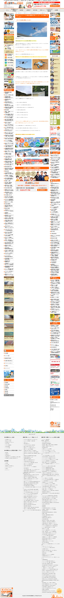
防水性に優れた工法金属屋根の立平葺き (8, 159)
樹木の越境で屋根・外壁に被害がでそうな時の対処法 (55, 307)
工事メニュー (42, 10)
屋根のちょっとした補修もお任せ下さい (30, 447)
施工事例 (21, 10)
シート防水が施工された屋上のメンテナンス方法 (9, 128)
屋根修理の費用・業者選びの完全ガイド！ (9, 97)
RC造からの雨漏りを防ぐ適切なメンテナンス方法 (9, 251)
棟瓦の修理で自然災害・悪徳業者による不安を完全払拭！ (50, 502)
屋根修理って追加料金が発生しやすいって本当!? (55, 304)
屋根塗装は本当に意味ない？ (8, 100)
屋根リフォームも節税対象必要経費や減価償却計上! (55, 352)
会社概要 (56, 10)
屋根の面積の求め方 (8, 166)
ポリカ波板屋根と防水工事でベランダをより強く (55, 333)
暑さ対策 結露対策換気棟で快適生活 (8, 183)
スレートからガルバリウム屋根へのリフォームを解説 (55, 157)
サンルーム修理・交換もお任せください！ (55, 328)
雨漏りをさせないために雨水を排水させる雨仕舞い (49, 578)
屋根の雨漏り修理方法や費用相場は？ (9, 248)
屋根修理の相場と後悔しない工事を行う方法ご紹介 (31, 474)
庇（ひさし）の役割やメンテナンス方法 (9, 253)
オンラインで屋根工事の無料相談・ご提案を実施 (55, 280)
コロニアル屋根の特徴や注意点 (54, 210)
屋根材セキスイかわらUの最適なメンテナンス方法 (55, 224)
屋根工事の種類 (55, 56)
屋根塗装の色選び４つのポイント (54, 260)
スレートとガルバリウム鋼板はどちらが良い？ (55, 155)
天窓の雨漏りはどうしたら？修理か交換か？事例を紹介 (50, 490)
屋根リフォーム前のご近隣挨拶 (28, 449)
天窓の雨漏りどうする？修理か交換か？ (9, 259)
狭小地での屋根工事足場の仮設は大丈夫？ (55, 229)
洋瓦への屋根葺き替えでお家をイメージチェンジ (9, 223)
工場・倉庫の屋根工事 (55, 342)
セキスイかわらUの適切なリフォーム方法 (48, 450)
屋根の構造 (7, 109)
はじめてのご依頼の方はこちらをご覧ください (31, 439)
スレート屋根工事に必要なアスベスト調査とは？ (9, 269)
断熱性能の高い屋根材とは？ (7, 261)
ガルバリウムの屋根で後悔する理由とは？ (9, 232)
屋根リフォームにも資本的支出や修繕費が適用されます (32, 481)
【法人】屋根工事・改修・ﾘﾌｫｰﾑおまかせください (55, 349)
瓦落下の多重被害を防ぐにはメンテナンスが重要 (55, 243)
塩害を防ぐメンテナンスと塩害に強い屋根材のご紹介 (50, 569)
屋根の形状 (7, 171)
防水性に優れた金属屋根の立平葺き (47, 563)
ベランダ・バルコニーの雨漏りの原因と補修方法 (9, 138)
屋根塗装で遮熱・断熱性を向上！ (47, 517)
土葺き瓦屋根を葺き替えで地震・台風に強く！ (9, 146)
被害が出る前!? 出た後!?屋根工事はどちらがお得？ (55, 293)
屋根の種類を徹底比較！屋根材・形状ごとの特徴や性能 (50, 474)
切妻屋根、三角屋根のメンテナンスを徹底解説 (9, 176)
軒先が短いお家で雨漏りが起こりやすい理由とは (9, 197)
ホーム (7, 10)
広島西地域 (7, 387)
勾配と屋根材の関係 (8, 187)
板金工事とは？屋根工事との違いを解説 (9, 105)
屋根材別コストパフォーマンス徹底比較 (9, 210)
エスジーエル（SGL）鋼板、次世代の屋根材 (48, 562)
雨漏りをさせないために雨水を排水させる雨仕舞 (9, 190)
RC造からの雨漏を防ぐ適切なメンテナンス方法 (49, 532)
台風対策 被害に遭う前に (27, 458)
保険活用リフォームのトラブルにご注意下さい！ (49, 566)
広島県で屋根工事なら (9, 360)
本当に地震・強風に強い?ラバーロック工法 (9, 164)
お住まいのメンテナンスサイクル (47, 546)
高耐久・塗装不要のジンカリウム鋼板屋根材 (9, 240)
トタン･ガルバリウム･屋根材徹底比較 (9, 230)
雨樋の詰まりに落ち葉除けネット (29, 503)
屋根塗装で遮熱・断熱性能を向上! (55, 265)
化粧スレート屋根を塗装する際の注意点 (54, 219)
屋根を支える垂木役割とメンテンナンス (9, 245)
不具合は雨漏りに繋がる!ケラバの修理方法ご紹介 (9, 114)
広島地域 (6, 382)
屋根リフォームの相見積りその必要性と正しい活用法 (55, 283)
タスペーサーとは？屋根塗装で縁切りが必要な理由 (49, 495)
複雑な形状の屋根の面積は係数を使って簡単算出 (49, 512)
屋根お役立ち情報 (54, 238)
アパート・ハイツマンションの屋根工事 (55, 345)
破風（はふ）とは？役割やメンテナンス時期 (9, 274)
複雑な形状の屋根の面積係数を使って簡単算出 (9, 169)
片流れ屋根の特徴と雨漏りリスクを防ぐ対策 (9, 173)
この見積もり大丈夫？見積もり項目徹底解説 (55, 290)
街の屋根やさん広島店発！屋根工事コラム (11, 458)
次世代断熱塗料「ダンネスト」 (53, 262)
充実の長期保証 (7, 446)
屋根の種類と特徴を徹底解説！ (8, 93)
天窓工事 (55, 92)
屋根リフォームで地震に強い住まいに (29, 459)
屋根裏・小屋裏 (7, 180)
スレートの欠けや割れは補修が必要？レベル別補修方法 (50, 479)
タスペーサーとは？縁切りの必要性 (8, 122)
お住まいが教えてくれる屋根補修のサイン (55, 195)
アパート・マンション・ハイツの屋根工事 (30, 466)
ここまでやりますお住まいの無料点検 (49, 10)
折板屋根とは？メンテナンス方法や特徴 (55, 214)
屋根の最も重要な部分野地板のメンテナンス (9, 206)
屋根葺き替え (56, 59)
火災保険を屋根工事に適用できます (29, 461)
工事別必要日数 (53, 233)
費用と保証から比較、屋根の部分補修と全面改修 (55, 193)
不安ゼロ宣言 (7, 443)
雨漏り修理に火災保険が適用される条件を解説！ (55, 270)
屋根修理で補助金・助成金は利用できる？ (55, 274)
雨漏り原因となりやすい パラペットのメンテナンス (31, 490)
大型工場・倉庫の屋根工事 (28, 465)
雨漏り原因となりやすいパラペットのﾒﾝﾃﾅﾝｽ (9, 130)
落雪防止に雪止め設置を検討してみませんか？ (31, 496)
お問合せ (6, 365)
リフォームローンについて (28, 480)
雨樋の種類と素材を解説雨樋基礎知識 (9, 266)
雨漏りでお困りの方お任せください (29, 446)
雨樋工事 (55, 71)
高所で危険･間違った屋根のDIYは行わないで (49, 534)
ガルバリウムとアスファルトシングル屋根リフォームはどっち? (9, 226)
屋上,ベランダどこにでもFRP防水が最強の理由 (9, 133)
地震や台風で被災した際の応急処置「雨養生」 (9, 162)
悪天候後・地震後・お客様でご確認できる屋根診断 (49, 444)
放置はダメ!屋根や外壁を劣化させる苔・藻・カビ (9, 218)
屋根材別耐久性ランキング (8, 213)
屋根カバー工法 (57, 63)
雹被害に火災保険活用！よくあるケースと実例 (55, 272)
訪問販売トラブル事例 (55, 297)
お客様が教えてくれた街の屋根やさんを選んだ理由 (12, 456)
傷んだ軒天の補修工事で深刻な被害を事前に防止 (9, 120)
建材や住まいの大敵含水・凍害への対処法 (9, 185)
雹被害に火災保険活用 (45, 589)
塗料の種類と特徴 (54, 361)
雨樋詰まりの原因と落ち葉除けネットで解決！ (55, 338)
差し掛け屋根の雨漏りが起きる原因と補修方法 (9, 178)
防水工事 (55, 75)
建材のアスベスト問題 (45, 528)
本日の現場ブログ (8, 455)
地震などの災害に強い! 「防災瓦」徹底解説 (55, 255)
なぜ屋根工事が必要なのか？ (55, 183)
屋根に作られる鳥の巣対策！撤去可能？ (55, 340)
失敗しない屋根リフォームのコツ (55, 185)
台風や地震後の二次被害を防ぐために (55, 248)
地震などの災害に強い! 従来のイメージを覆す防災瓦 (50, 524)
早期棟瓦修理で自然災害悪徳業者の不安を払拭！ (9, 149)
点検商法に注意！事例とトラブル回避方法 (30, 450)
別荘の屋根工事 (53, 347)
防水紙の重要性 (7, 203)
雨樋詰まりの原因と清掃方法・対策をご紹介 (30, 501)
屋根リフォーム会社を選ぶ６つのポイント (55, 236)
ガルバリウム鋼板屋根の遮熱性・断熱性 (55, 165)
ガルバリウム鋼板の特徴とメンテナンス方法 (9, 238)
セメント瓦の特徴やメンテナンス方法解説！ (9, 141)
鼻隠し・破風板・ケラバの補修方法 (9, 112)
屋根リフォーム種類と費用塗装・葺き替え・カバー (55, 202)
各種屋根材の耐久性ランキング (46, 555)
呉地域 (6, 389)
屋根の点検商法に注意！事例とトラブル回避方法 (55, 300)
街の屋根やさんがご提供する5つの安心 (14, 10)
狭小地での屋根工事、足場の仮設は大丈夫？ (48, 456)
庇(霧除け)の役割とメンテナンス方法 (8, 154)
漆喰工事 (55, 67)
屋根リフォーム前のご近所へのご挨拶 (54, 285)
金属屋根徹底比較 (45, 559)
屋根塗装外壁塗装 (55, 88)
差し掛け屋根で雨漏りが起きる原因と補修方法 (49, 577)
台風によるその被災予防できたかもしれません (55, 240)
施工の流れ (35, 10)
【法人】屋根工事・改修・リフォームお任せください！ (32, 469)
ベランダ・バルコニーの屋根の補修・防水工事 (31, 462)
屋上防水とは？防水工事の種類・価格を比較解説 (9, 135)
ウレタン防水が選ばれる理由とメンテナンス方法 (9, 125)
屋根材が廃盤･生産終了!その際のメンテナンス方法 (49, 499)
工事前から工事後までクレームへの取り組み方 (55, 288)
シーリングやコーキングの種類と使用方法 (9, 156)
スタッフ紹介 (7, 355)
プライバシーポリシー (9, 363)
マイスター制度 (7, 447)
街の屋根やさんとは (8, 439)
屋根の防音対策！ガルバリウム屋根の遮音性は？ (55, 177)
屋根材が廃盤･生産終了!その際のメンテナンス (9, 221)
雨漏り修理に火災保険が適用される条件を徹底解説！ (50, 592)
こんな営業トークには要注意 (55, 295)
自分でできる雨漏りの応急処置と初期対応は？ (55, 267)
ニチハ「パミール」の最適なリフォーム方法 (48, 451)
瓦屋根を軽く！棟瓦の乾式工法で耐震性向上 (48, 521)
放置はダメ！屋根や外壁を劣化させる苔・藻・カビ (49, 570)
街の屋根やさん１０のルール (9, 442)
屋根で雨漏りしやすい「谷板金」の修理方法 (9, 193)
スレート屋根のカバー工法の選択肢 (55, 205)
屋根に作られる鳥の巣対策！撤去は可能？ (30, 504)
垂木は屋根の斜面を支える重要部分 (29, 485)
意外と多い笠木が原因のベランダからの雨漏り (9, 117)
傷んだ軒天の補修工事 (45, 542)
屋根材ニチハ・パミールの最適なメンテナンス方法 (55, 222)
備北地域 (6, 391)
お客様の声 (28, 10)
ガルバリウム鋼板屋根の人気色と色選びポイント (49, 470)
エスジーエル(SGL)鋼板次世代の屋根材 (9, 235)
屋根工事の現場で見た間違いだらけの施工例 (55, 257)
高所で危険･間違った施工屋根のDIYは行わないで (9, 243)
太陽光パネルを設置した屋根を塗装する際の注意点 (31, 507)
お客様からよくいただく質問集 (46, 448)
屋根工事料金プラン (27, 443)
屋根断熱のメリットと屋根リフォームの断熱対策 (9, 264)
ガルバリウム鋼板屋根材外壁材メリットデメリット (55, 174)
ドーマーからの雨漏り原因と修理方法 (9, 256)
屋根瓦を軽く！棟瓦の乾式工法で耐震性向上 (55, 250)
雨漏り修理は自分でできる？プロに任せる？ (9, 102)
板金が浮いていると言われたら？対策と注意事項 (55, 302)
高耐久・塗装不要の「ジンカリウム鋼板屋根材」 (49, 531)
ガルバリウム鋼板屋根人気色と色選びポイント (55, 167)
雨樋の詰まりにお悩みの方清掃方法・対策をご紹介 (55, 335)
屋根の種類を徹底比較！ (53, 200)
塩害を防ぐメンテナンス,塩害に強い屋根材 (9, 216)
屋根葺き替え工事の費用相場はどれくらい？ (55, 190)
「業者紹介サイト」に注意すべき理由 (55, 312)
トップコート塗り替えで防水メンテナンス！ (9, 272)
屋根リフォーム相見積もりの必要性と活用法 (30, 477)
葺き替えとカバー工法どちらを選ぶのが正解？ (55, 197)
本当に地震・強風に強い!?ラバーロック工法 (48, 574)
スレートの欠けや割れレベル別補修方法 (55, 207)
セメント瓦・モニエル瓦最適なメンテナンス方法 (9, 143)
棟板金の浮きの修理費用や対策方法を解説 (9, 107)
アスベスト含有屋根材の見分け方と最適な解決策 (9, 200)
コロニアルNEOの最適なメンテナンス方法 (55, 227)
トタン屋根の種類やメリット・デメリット (55, 212)
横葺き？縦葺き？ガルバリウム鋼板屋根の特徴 (55, 172)
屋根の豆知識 (7, 208)
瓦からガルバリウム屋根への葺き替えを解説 (55, 160)
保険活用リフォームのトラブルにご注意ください (55, 309)
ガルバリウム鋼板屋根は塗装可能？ (55, 162)
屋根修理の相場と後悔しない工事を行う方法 (55, 188)
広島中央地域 (7, 384)
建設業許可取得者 (8, 358)
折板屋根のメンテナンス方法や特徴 (47, 482)
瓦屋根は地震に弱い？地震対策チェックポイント (55, 253)
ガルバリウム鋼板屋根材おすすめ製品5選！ (55, 170)
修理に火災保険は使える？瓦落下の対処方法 (55, 245)
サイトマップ (7, 368)
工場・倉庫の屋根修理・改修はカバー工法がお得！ (55, 331)
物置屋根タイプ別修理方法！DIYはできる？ (55, 326)
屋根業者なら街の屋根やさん (9, 465)
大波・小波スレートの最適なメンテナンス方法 (9, 151)
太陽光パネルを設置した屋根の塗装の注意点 (55, 217)
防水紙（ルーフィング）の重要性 (47, 551)
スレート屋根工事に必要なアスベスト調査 (48, 527)
